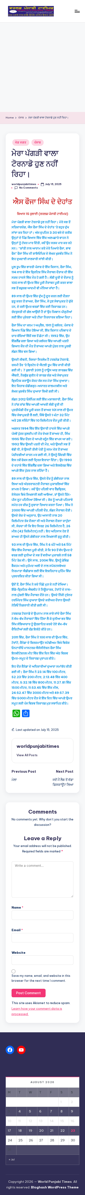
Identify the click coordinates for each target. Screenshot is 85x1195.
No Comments (28, 187)
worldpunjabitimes (38, 746)
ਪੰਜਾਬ (37, 142)
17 (9, 1130)
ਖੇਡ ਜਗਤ (20, 142)
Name (17, 907)
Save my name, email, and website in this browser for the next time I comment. (41, 978)
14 (52, 1121)
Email (17, 930)
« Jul (12, 1159)
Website (19, 952)
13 (40, 1121)
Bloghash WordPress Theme (55, 1187)
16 (72, 1121)
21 (51, 1130)
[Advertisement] (42, 67)
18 (20, 1130)
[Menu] (77, 11)
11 (19, 1121)
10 (9, 1121)
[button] (27, 755)
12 (30, 1121)
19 (30, 1130)
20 (41, 1130)
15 (62, 1121)
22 (62, 1130)
